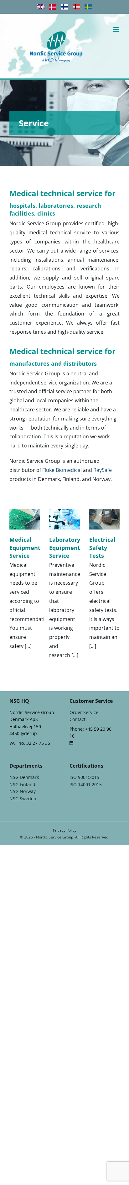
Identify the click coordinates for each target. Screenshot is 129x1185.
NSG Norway (22, 791)
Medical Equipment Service (24, 547)
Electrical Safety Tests (102, 547)
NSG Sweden (22, 798)
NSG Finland (22, 784)
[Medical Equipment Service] (24, 519)
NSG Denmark (24, 777)
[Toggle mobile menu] (116, 29)
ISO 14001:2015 (86, 784)
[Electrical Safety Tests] (104, 519)
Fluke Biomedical (62, 470)
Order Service (84, 712)
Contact (77, 719)
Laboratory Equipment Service (64, 547)
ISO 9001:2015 (84, 777)
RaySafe (102, 470)
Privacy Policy (64, 830)
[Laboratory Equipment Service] (64, 519)
